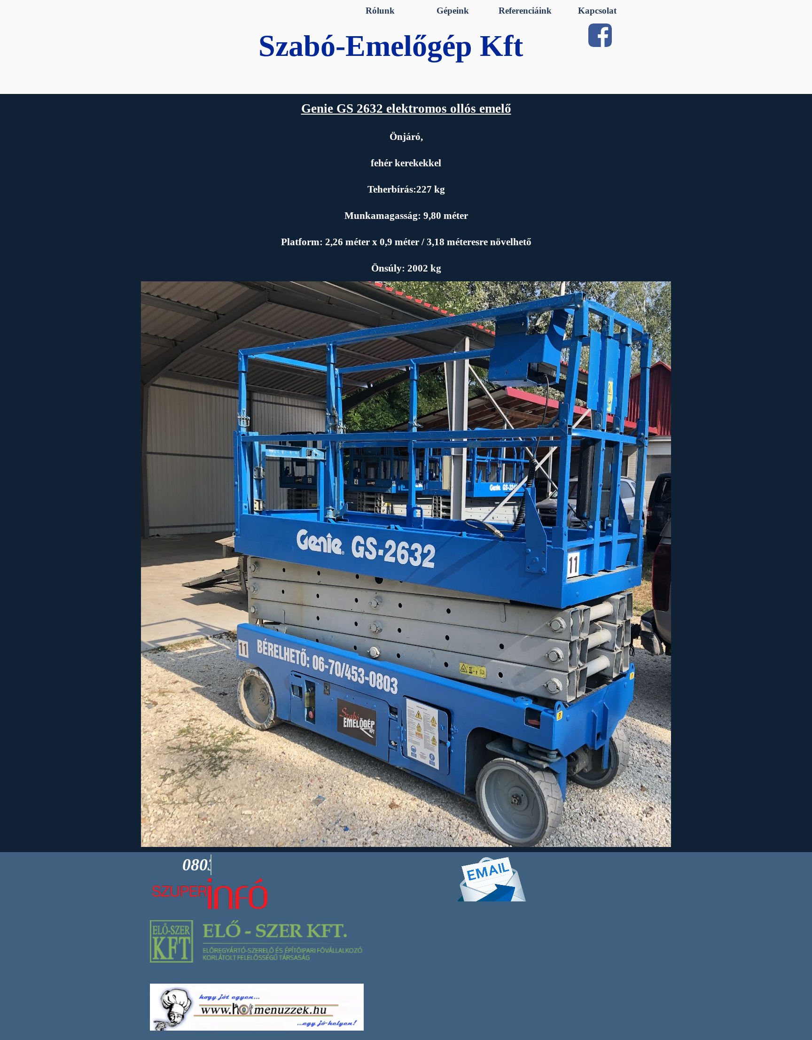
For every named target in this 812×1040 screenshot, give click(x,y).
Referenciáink (525, 11)
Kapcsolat (597, 11)
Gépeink (453, 11)
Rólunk (380, 11)
